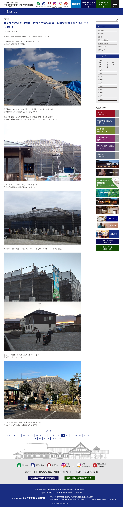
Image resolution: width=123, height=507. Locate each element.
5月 (100, 65)
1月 (107, 67)
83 (54, 435)
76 (24, 435)
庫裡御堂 (102, 130)
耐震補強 (101, 34)
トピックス (101, 50)
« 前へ (9, 435)
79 (37, 435)
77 (28, 435)
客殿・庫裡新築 (103, 40)
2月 (100, 67)
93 (40, 438)
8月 (100, 62)
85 (63, 435)
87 (71, 435)
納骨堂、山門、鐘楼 (106, 147)
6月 (113, 62)
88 (76, 435)
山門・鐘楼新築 (103, 43)
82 (50, 435)
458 (54, 438)
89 (80, 435)
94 (44, 438)
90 (84, 435)
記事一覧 (48, 431)
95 (48, 438)
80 (41, 435)
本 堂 (102, 113)
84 (58, 435)
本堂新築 (101, 30)
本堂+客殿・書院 (104, 121)
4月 (107, 65)
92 (36, 438)
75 (19, 435)
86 (67, 435)
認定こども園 (102, 47)
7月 (107, 62)
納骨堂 (100, 37)
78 (32, 435)
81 (45, 435)
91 (89, 435)
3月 (113, 65)
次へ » (60, 438)
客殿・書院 (102, 138)
